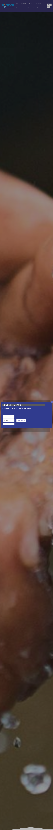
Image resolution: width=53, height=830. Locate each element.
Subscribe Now (21, 420)
